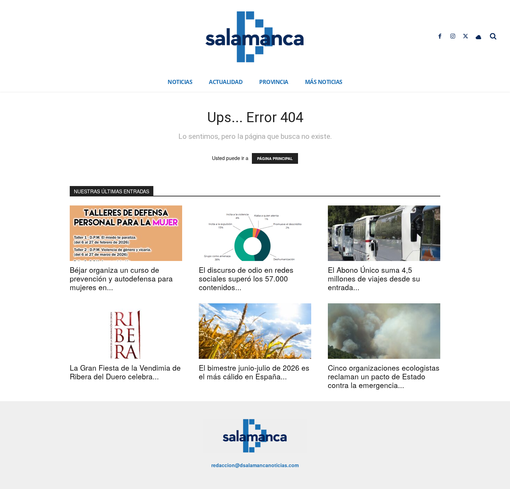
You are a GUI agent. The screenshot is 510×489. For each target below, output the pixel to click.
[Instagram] (452, 36)
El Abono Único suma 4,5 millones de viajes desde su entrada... (374, 278)
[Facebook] (439, 36)
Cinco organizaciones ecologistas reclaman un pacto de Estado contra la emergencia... (384, 376)
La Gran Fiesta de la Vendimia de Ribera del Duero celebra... (125, 371)
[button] (493, 36)
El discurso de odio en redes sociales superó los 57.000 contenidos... (246, 278)
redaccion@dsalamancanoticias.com (255, 465)
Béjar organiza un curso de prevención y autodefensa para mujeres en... (121, 278)
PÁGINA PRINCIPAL (275, 158)
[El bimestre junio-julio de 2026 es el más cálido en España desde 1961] (255, 331)
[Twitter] (465, 36)
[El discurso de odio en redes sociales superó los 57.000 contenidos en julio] (255, 233)
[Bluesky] (478, 36)
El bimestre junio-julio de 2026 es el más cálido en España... (254, 371)
